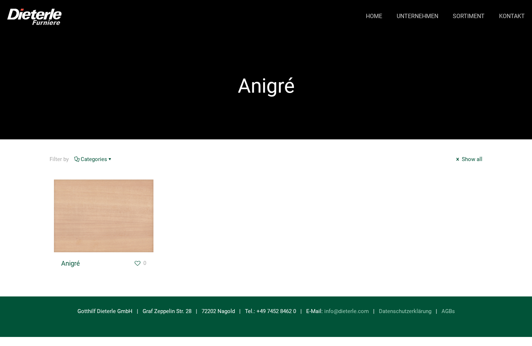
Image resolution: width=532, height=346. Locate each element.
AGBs (448, 311)
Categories (94, 159)
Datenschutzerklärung (405, 311)
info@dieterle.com (346, 311)
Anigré (70, 263)
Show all (471, 159)
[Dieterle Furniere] (34, 16)
